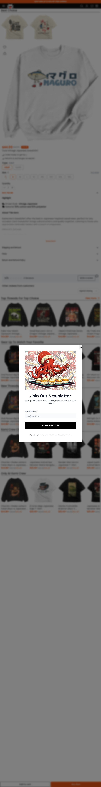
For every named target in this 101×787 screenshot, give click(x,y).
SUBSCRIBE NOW (50, 425)
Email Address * (31, 411)
